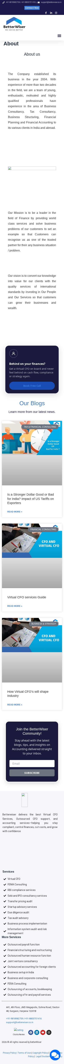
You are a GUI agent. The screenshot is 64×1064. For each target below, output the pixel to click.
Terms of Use (24, 1053)
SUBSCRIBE (32, 773)
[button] (59, 36)
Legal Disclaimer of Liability (49, 1056)
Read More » (14, 511)
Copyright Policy (40, 1053)
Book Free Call (32, 385)
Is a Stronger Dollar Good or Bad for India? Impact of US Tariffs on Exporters (30, 499)
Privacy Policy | (10, 1053)
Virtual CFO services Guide (26, 597)
